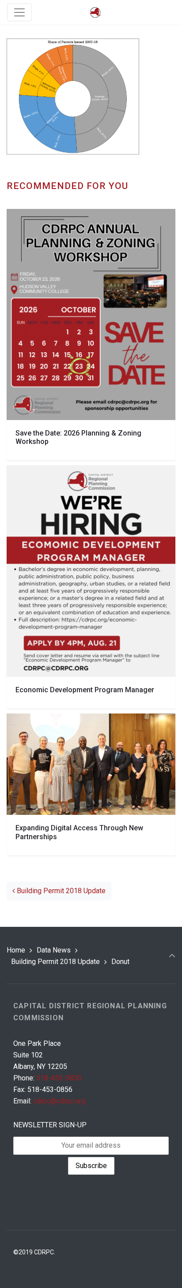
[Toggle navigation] (19, 12)
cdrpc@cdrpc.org (59, 1101)
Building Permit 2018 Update (60, 891)
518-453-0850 (58, 1078)
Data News (54, 950)
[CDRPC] (95, 12)
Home (16, 950)
